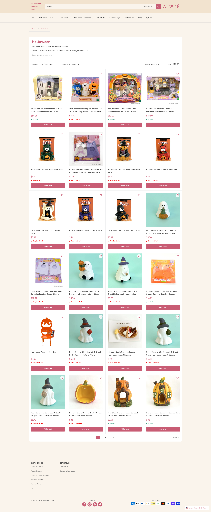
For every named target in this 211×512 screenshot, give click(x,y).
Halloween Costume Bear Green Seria (47, 169)
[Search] (158, 6)
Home (33, 18)
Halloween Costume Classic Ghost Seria (45, 231)
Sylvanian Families (47, 18)
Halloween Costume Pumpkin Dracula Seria (124, 171)
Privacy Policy (36, 484)
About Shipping (36, 471)
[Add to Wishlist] (62, 73)
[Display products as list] (178, 64)
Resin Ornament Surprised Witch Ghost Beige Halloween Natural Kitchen (47, 414)
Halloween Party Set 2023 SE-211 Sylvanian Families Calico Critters (161, 110)
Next (175, 438)
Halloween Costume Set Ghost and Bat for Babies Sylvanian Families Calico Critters (86, 171)
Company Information (68, 471)
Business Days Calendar (40, 475)
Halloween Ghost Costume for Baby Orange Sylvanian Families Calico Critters (161, 293)
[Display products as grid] (175, 64)
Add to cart (48, 125)
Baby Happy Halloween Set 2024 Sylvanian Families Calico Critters (122, 110)
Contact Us (64, 467)
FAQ (140, 18)
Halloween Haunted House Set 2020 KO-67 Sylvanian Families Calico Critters (46, 110)
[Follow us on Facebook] (84, 504)
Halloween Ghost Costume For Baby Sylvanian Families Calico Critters (46, 292)
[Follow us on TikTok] (100, 504)
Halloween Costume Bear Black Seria (124, 230)
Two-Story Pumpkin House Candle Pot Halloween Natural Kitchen (124, 414)
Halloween (44, 28)
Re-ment (64, 18)
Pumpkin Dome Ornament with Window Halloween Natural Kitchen (86, 414)
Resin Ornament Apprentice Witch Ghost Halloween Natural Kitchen (122, 292)
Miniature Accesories (82, 18)
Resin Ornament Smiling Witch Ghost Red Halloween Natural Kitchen (85, 353)
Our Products (129, 18)
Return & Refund (37, 480)
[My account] (164, 6)
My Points (149, 18)
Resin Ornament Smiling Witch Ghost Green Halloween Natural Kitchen (162, 353)
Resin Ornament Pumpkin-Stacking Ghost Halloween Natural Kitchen (161, 231)
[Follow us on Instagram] (89, 504)
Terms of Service (37, 467)
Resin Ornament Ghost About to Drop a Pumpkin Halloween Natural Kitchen (86, 292)
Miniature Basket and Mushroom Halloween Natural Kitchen (121, 353)
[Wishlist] (170, 6)
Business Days (114, 18)
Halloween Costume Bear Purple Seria (85, 230)
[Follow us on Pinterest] (95, 504)
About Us (101, 18)
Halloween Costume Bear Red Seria (161, 169)
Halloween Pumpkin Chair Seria (44, 352)
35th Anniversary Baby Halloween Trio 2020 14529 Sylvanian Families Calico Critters (85, 110)
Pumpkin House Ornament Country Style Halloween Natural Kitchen (163, 414)
